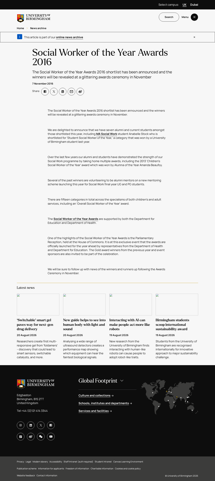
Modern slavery (40, 461)
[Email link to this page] (71, 91)
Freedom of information (77, 468)
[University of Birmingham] (34, 17)
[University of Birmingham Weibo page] (30, 436)
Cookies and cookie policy (128, 468)
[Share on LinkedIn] (62, 91)
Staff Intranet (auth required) (78, 461)
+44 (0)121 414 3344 (35, 411)
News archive (38, 28)
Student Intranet (103, 461)
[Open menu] (194, 17)
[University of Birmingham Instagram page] (20, 425)
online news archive (69, 37)
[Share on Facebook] (45, 91)
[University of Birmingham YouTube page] (51, 436)
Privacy (20, 461)
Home (20, 28)
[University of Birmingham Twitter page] (41, 425)
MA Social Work (106, 134)
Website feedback (26, 475)
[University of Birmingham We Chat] (41, 436)
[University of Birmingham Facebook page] (51, 425)
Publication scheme (27, 468)
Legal (28, 461)
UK (185, 4)
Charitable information (102, 468)
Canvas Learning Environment (128, 461)
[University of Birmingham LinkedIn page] (30, 425)
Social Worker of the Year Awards (76, 219)
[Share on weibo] (80, 91)
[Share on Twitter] (54, 91)
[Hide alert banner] (194, 37)
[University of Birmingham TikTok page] (20, 436)
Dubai (194, 4)
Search (169, 17)
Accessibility (55, 461)
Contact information (47, 475)
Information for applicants (51, 468)
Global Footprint (98, 381)
